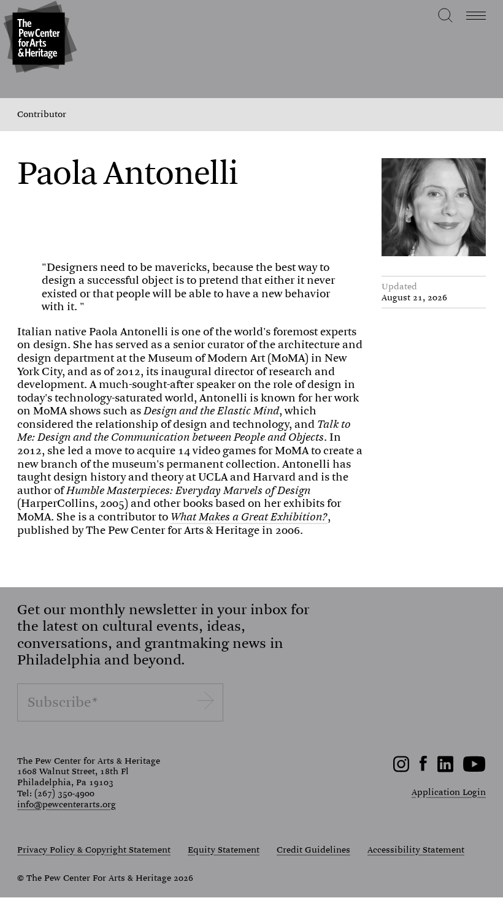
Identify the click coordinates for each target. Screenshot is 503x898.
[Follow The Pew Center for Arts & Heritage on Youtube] (474, 769)
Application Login (449, 792)
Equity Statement (223, 850)
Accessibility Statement (415, 850)
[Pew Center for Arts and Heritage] (38, 38)
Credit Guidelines (313, 850)
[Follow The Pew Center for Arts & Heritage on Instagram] (401, 769)
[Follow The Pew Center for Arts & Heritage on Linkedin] (445, 769)
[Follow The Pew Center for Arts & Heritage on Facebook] (424, 768)
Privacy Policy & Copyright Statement (94, 850)
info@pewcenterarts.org (66, 804)
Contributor (41, 114)
